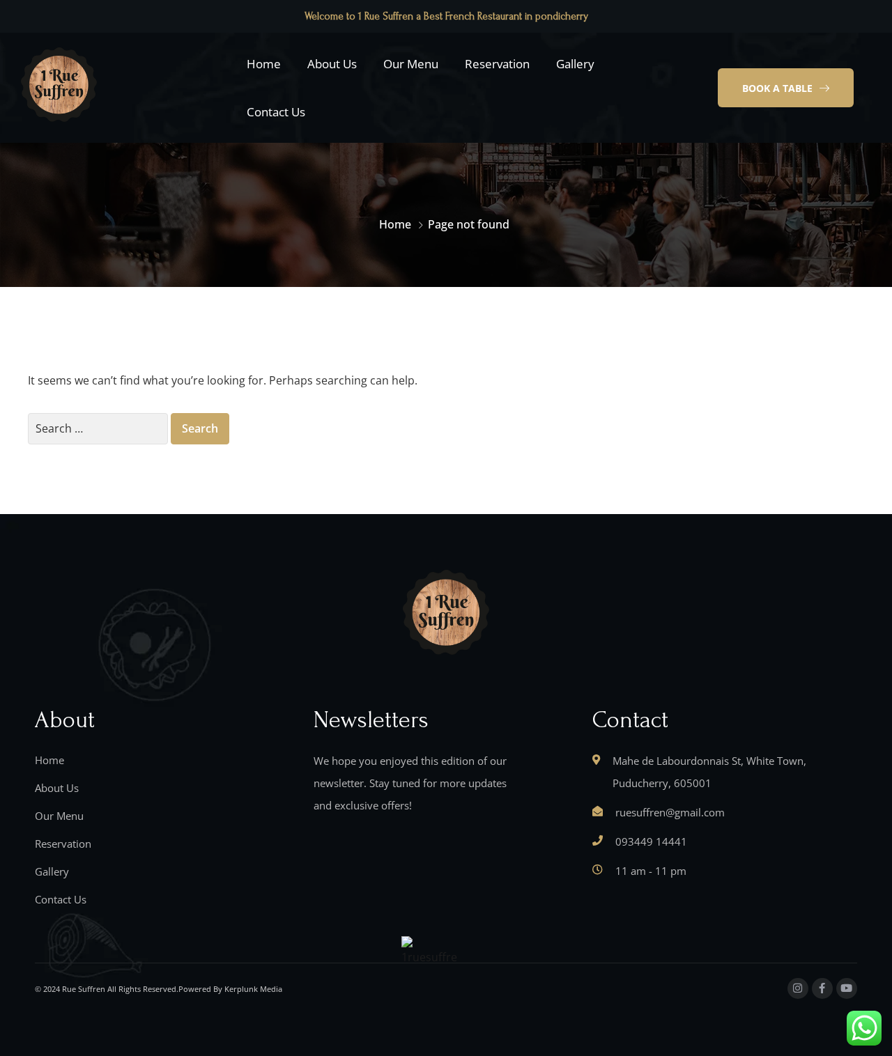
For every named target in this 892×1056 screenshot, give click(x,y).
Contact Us (276, 112)
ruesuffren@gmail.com (670, 812)
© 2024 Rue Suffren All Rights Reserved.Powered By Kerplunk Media (158, 989)
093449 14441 (651, 841)
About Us (332, 64)
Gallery (575, 64)
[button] (786, 87)
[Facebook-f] (822, 988)
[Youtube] (846, 988)
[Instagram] (797, 988)
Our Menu (410, 64)
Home (264, 64)
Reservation (497, 64)
